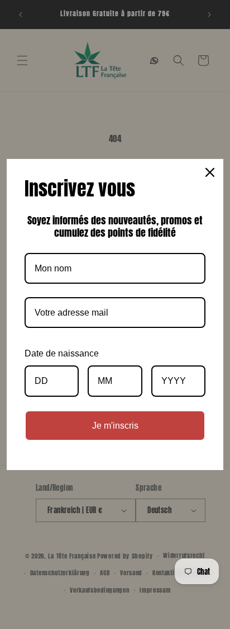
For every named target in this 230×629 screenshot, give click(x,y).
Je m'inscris (115, 425)
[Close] (210, 172)
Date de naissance (62, 353)
